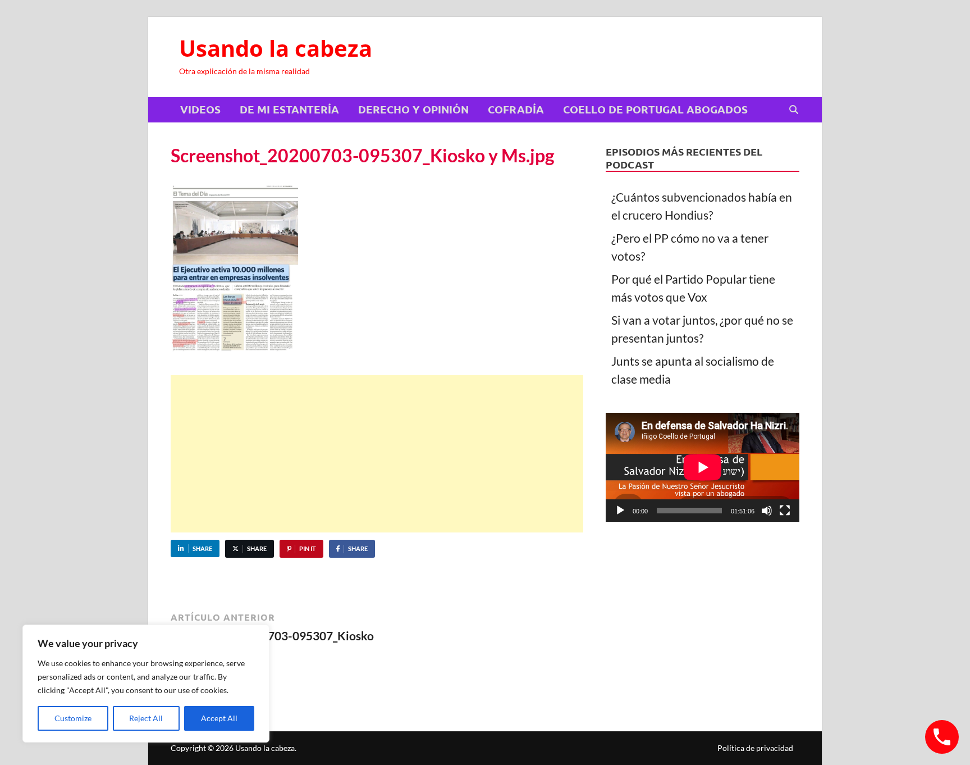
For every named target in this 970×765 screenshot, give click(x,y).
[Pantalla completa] (784, 510)
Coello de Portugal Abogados (655, 109)
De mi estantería (289, 109)
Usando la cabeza (275, 48)
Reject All (146, 718)
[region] (145, 684)
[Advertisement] (377, 453)
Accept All (219, 718)
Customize (72, 718)
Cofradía (516, 109)
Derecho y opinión (413, 109)
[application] (702, 467)
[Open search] (793, 110)
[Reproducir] (620, 510)
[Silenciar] (766, 510)
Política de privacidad (755, 748)
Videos (200, 109)
